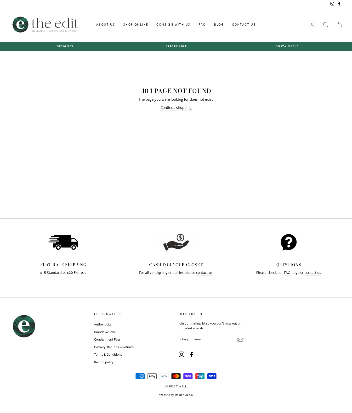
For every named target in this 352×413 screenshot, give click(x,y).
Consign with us (173, 24)
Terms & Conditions (108, 354)
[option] (65, 46)
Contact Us (244, 24)
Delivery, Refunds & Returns (114, 347)
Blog (219, 24)
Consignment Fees (107, 339)
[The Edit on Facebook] (191, 354)
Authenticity (103, 324)
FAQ (202, 24)
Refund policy (104, 362)
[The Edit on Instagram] (181, 354)
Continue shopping (176, 107)
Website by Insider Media (176, 395)
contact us (204, 272)
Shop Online (135, 24)
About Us (105, 24)
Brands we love (105, 332)
